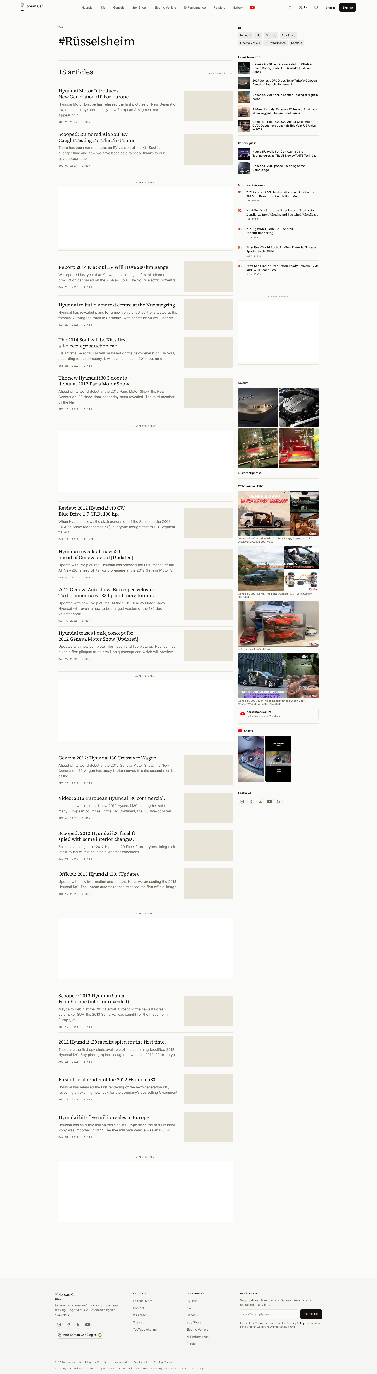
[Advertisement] (145, 217)
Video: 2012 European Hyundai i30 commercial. (111, 798)
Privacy (61, 1368)
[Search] (290, 7)
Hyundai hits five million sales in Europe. (104, 1117)
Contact (138, 1308)
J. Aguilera (163, 1362)
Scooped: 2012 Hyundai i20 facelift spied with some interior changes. (96, 836)
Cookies (76, 1368)
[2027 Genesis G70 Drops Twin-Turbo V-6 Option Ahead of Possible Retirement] (299, 407)
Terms (259, 1323)
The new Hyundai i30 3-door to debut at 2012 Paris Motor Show (93, 381)
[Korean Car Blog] (35, 7)
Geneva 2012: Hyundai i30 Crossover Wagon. (108, 757)
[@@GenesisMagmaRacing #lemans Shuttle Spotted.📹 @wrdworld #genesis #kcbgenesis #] (278, 759)
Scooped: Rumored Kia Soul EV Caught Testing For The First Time (96, 137)
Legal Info (105, 1368)
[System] (316, 7)
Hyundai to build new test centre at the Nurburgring (116, 304)
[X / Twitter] (260, 801)
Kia (103, 7)
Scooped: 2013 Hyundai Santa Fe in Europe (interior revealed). (94, 998)
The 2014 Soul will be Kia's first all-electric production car (92, 342)
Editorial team (142, 1301)
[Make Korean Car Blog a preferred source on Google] (279, 801)
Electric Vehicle (165, 7)
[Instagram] (242, 801)
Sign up (348, 7)
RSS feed (139, 1315)
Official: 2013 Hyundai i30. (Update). (98, 874)
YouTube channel (145, 1329)
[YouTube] (269, 801)
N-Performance (195, 7)
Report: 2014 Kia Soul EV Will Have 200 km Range (113, 267)
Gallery (238, 7)
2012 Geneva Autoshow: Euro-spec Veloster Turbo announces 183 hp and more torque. (106, 592)
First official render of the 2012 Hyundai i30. (107, 1079)
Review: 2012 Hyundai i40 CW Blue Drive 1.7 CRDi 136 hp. (91, 511)
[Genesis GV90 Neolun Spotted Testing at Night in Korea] (258, 448)
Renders (219, 7)
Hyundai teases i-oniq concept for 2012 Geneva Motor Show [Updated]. (99, 636)
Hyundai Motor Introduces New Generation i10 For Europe (93, 93)
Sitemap (139, 1322)
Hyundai (87, 7)
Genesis (118, 7)
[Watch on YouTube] (252, 7)
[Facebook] (251, 801)
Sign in (330, 7)
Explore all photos (251, 473)
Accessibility (128, 1368)
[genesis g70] (258, 407)
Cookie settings (192, 1368)
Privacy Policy (295, 1323)
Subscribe (311, 1314)
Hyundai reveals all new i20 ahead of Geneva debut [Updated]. (96, 554)
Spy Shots (139, 7)
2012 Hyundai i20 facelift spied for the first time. (112, 1042)
